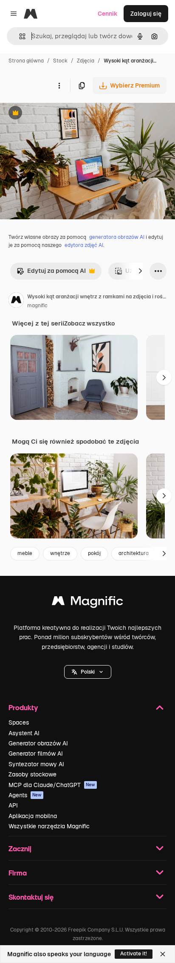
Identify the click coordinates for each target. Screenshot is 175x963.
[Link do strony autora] (16, 301)
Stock (60, 60)
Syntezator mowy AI (36, 764)
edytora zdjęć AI (84, 245)
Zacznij (19, 848)
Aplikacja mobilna (32, 816)
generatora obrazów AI (116, 237)
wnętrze (60, 553)
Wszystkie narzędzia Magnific (49, 826)
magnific (37, 305)
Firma (17, 872)
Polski (88, 671)
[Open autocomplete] (19, 36)
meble (24, 553)
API (13, 805)
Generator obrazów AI (38, 743)
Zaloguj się (145, 13)
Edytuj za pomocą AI (51, 273)
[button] (87, 672)
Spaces (18, 722)
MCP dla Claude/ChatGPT (51, 785)
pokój (94, 553)
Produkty (23, 707)
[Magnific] (87, 602)
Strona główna (26, 60)
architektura (134, 553)
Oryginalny (58, 114)
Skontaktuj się (31, 896)
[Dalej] (140, 271)
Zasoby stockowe (32, 774)
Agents (25, 795)
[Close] (163, 954)
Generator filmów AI (35, 753)
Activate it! (133, 953)
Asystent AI (24, 733)
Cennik (108, 13)
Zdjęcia (85, 60)
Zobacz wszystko (89, 323)
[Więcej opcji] (59, 85)
